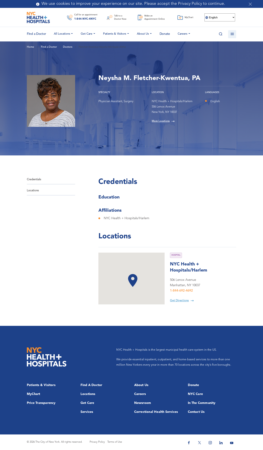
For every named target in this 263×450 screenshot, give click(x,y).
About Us (143, 34)
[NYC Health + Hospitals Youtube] (231, 442)
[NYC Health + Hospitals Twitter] (199, 442)
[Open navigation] (232, 34)
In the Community (202, 403)
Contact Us (196, 412)
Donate (165, 34)
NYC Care (195, 394)
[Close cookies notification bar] (250, 4)
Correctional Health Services (156, 412)
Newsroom (142, 403)
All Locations (62, 34)
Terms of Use (114, 442)
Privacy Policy (97, 442)
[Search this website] (220, 34)
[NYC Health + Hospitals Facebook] (188, 442)
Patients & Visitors (114, 34)
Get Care (86, 34)
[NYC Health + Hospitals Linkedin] (220, 442)
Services (87, 412)
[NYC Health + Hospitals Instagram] (210, 442)
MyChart (33, 394)
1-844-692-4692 (181, 290)
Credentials (34, 179)
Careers (182, 34)
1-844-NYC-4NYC (85, 19)
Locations (33, 190)
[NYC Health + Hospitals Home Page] (38, 17)
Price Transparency (41, 403)
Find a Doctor (91, 385)
